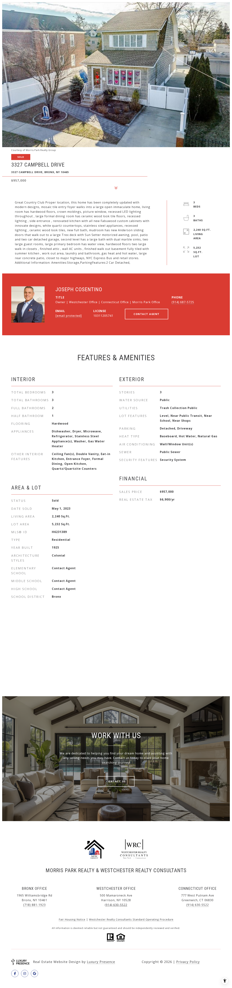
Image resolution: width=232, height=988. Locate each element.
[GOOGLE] (34, 973)
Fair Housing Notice (72, 919)
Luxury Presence (101, 962)
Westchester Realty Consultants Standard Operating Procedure (131, 919)
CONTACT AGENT (147, 314)
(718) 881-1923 (34, 905)
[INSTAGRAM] (24, 973)
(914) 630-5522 (116, 905)
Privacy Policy (188, 962)
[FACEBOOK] (14, 973)
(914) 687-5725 (183, 302)
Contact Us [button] (116, 781)
